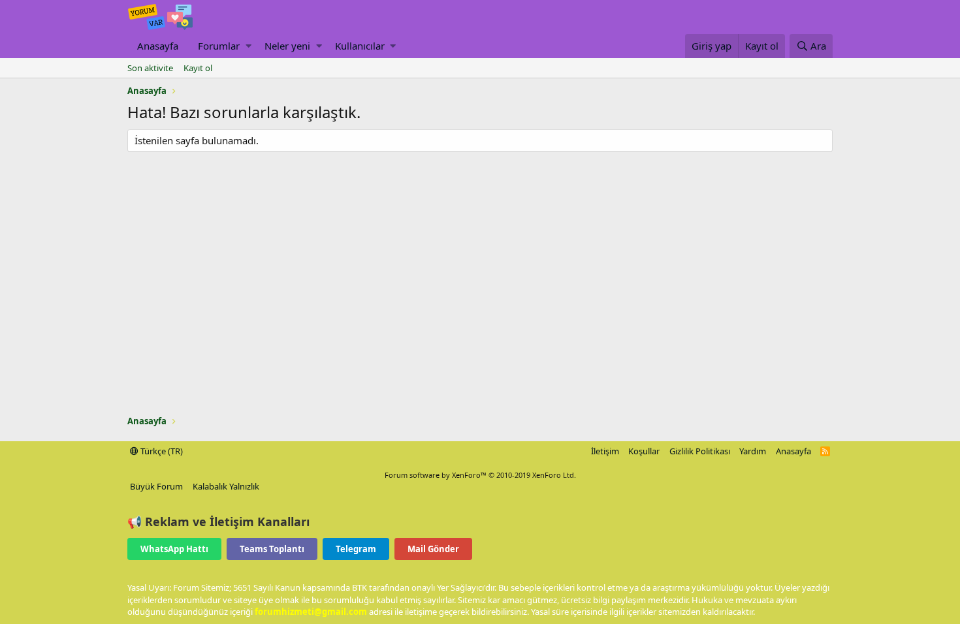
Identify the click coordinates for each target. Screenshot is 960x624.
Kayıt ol (198, 68)
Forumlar (219, 45)
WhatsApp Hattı (174, 549)
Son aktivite (150, 68)
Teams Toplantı (272, 549)
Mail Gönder (433, 549)
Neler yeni (287, 45)
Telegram (356, 549)
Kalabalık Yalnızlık (226, 486)
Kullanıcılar (360, 45)
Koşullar (644, 451)
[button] (248, 46)
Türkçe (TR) (160, 451)
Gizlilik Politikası (699, 451)
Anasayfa (157, 45)
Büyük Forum (156, 486)
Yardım (752, 451)
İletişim (605, 451)
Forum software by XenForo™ (480, 475)
